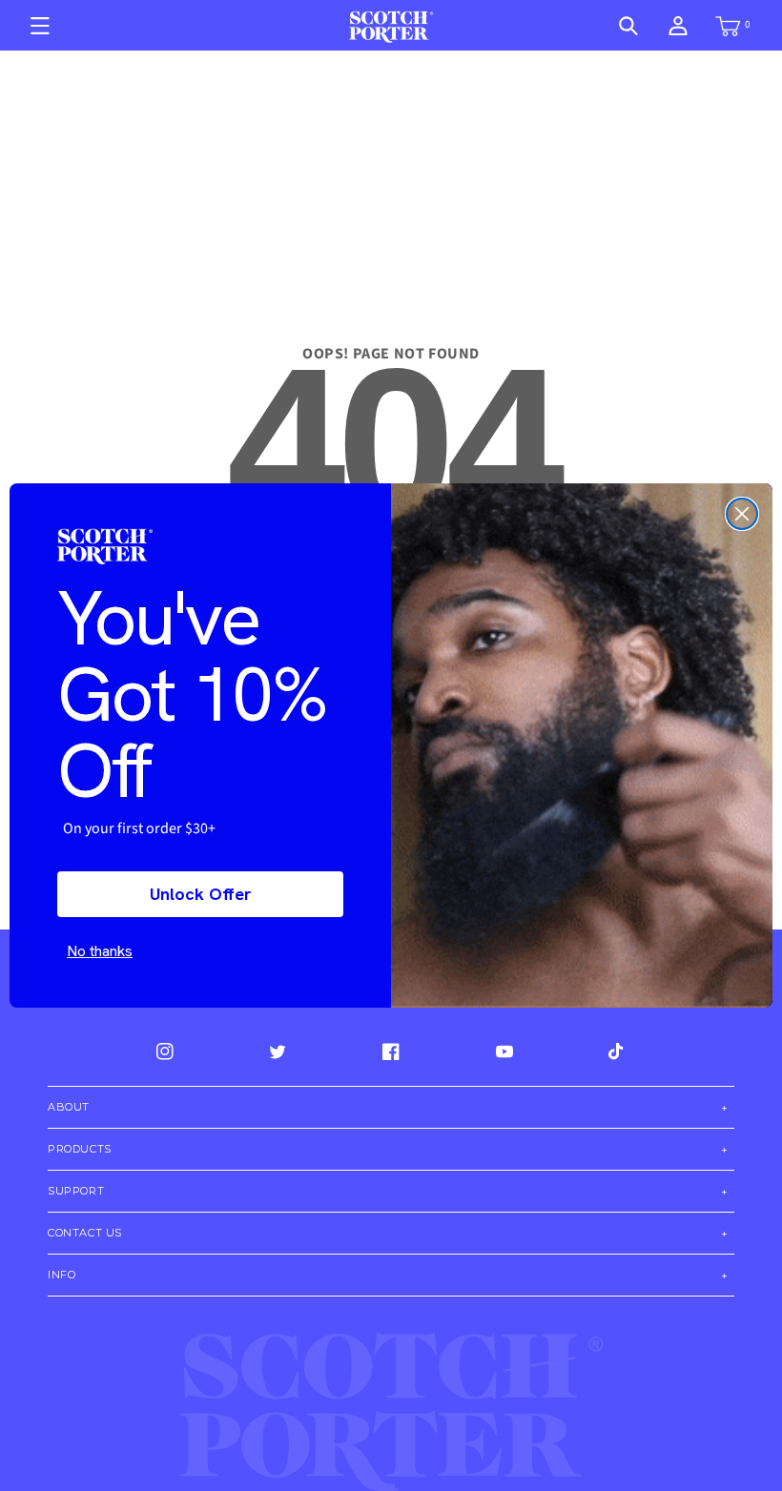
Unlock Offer (201, 894)
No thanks (100, 951)
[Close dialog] (742, 514)
